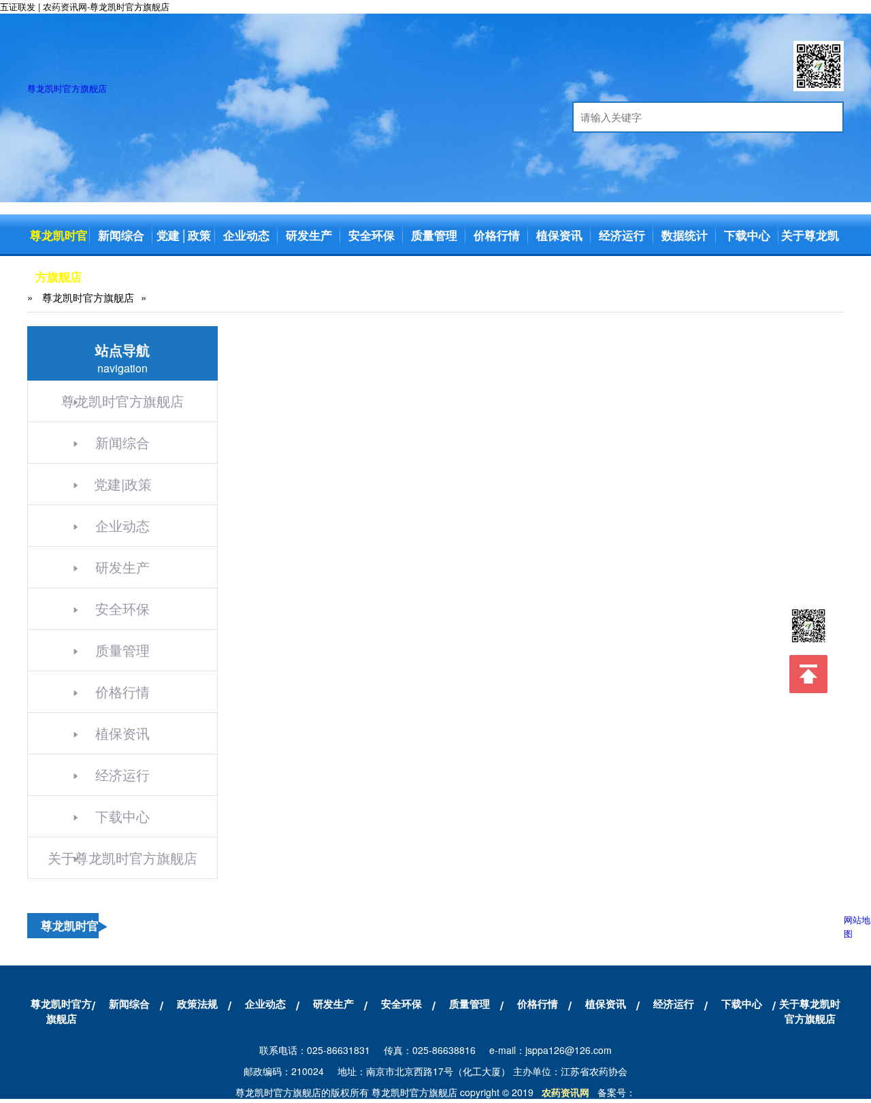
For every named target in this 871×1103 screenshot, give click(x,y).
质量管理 (434, 235)
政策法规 (197, 1003)
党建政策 (184, 235)
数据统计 (684, 235)
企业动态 (246, 235)
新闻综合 (121, 235)
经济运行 (622, 235)
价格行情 (497, 235)
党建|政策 (123, 484)
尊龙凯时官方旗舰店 (67, 88)
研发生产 (309, 235)
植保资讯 (559, 235)
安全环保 (371, 235)
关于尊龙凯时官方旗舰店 (810, 276)
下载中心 (747, 235)
